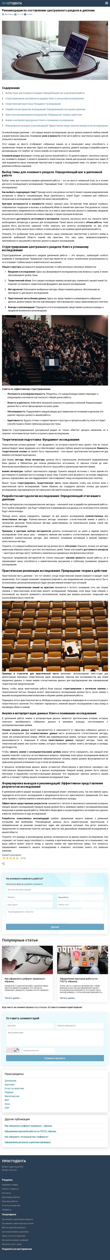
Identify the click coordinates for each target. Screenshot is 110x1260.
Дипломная (9, 14)
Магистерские (12, 1096)
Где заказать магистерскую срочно (18, 1223)
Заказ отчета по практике (13, 1236)
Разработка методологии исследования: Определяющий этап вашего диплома (45, 109)
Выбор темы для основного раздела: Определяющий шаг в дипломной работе (45, 93)
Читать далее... (13, 998)
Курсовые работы (10, 1201)
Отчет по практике (14, 1088)
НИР (7, 1108)
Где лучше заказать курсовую (15, 1232)
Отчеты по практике (11, 1205)
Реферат (9, 1092)
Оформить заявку (10, 1185)
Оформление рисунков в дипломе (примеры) (28, 1142)
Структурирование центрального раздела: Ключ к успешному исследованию (44, 98)
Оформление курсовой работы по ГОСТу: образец (79, 980)
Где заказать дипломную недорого (17, 1219)
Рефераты (6, 1210)
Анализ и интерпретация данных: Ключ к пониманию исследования (39, 120)
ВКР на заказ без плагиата (14, 1228)
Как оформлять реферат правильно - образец (25, 980)
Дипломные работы (11, 1197)
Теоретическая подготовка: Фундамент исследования (33, 104)
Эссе (7, 1104)
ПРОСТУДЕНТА (14, 1161)
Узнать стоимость (10, 1189)
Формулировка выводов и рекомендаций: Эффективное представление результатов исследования (56, 125)
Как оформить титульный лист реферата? (26, 1137)
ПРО (12, 3)
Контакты (6, 1193)
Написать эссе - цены (12, 1244)
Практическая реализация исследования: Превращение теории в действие (43, 114)
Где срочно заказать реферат (15, 1240)
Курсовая (9, 1084)
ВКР (7, 1100)
